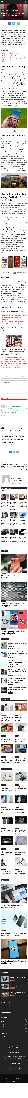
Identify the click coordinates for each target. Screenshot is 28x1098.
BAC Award (18, 1078)
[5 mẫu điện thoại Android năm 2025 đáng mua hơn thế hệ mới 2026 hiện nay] (4, 645)
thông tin (4, 442)
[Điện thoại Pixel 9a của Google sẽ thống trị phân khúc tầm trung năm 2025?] (21, 707)
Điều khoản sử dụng (13, 1076)
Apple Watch (20, 250)
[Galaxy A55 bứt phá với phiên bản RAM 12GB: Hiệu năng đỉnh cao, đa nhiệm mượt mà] (21, 840)
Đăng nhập (24, 376)
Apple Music (14, 428)
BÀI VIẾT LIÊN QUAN (6, 488)
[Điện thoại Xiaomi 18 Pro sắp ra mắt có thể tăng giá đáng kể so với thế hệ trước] (5, 514)
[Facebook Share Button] (9, 23)
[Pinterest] (12, 1068)
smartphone (5, 439)
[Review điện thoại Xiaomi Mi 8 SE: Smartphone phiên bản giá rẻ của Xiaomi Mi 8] (7, 776)
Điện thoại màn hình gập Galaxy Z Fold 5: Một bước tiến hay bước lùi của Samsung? (14, 317)
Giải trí (2, 1024)
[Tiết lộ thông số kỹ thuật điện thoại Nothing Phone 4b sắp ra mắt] (4, 654)
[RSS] (16, 1068)
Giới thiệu (5, 1076)
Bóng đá (3, 1031)
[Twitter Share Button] (13, 23)
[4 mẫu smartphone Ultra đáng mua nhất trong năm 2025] (21, 727)
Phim (2, 1019)
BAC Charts (12, 1078)
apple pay (23, 428)
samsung (10, 433)
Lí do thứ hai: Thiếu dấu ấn (10, 56)
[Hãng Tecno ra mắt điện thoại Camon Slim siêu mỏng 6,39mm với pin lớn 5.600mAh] (4, 663)
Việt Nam (10, 30)
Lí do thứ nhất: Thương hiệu (10, 54)
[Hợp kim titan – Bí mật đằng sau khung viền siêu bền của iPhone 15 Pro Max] (7, 840)
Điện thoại (15, 10)
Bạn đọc (3, 1026)
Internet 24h (4, 1033)
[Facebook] (8, 1068)
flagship (8, 32)
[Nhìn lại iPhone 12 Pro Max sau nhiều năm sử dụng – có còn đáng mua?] (7, 820)
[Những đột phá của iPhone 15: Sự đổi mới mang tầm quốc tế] (21, 820)
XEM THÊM (4, 490)
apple (7, 428)
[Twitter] (19, 1068)
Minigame (18, 477)
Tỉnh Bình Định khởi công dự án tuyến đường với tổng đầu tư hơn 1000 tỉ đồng (7, 467)
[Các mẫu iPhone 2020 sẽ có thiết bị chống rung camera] (7, 727)
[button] (26, 2)
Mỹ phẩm (3, 1022)
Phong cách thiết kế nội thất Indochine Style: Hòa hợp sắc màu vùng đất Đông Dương (20, 467)
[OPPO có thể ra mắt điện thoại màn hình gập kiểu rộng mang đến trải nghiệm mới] (14, 893)
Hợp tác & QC (6, 1078)
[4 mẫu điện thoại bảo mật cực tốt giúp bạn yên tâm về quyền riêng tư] (21, 776)
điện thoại (13, 34)
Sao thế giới (4, 1017)
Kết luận (4, 62)
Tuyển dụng (21, 1076)
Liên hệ (23, 1078)
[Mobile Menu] (2, 2)
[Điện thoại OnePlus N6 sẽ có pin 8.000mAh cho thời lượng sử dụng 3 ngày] (14, 921)
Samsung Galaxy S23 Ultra (9, 436)
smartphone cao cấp (17, 439)
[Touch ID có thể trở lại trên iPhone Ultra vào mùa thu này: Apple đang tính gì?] (5, 496)
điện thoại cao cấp (15, 431)
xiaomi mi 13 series (7, 445)
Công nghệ (5, 10)
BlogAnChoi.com (6, 1056)
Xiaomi (11, 442)
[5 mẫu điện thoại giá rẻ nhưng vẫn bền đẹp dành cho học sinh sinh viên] (7, 861)
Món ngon (3, 1036)
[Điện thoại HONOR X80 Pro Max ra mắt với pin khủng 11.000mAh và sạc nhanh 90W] (4, 681)
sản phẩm (21, 436)
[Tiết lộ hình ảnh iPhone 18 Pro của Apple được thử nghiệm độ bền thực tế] (14, 591)
